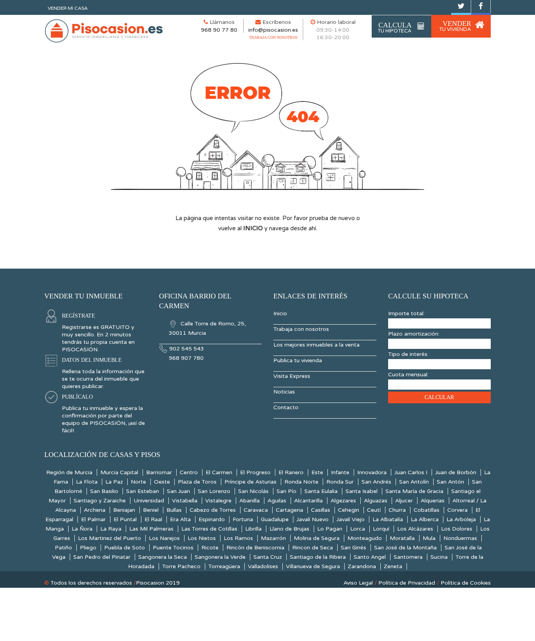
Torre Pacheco (181, 566)
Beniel (151, 510)
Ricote (210, 547)
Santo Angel (370, 557)
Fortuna (243, 519)
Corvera (457, 510)
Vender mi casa (68, 8)
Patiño (63, 547)
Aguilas (277, 500)
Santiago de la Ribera (318, 557)
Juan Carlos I (410, 472)
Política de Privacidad (406, 583)
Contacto (285, 407)
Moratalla (402, 538)
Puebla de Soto (124, 547)
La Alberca (425, 519)
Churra (397, 510)
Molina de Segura (317, 538)
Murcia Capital (119, 472)
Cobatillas (426, 510)
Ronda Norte (301, 481)
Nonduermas (460, 538)
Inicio (280, 313)
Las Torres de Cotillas (209, 528)
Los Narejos (164, 538)
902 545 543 (186, 348)
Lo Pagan (329, 528)
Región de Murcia (69, 472)
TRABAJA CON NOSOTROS (273, 37)
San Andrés (376, 481)
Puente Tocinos (173, 547)
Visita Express (291, 376)
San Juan (178, 491)
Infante (340, 472)
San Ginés (353, 547)
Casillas (320, 510)
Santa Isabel (361, 491)
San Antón (450, 481)
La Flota (87, 481)
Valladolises (263, 566)
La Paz (114, 481)
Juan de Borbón (455, 472)
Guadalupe (275, 519)
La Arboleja (461, 519)
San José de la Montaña (405, 547)
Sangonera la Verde (220, 557)
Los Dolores (456, 528)
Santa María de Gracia (414, 491)
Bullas (174, 510)
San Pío (286, 491)
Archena (94, 510)
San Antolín (414, 481)
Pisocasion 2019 (158, 583)
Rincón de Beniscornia (255, 547)
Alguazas (375, 500)
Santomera (408, 557)
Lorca (357, 528)
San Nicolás (253, 491)
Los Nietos (202, 538)
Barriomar (159, 472)
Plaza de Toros (197, 481)
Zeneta (393, 566)
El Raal (153, 519)
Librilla (253, 528)
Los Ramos (238, 538)
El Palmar (93, 519)
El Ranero (291, 472)
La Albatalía (387, 519)
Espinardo (212, 519)
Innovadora (372, 472)
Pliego (88, 547)
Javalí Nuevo (312, 519)
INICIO (253, 228)
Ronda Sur (340, 481)
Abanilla (249, 500)
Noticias (284, 391)
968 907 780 (186, 358)
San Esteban (142, 491)
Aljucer (404, 500)
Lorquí (381, 528)
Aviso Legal (358, 583)
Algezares (343, 500)
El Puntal (125, 519)
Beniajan (124, 510)
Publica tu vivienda (297, 360)
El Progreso (255, 472)
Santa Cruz (267, 557)
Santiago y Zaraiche (100, 500)
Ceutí (374, 510)
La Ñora (82, 528)
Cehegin (348, 510)
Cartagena (289, 510)
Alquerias (433, 500)
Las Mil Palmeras (151, 528)
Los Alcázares (415, 528)
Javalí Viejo (350, 519)
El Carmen (219, 472)
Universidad (149, 500)
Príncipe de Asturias (250, 481)
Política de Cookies (466, 583)
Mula (429, 538)
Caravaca (256, 510)
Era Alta (180, 519)
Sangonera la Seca (162, 557)
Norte (138, 481)
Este (317, 472)
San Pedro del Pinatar (101, 557)
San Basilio (104, 491)
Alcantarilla (308, 500)
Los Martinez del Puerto (109, 538)
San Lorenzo (214, 491)
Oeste (162, 481)
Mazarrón (273, 538)
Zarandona (362, 566)
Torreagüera (224, 566)
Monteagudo (364, 538)
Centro (189, 472)
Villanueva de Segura (313, 566)
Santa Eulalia (321, 491)
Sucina (439, 557)
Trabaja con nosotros (301, 329)
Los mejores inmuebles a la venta (316, 344)
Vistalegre (218, 500)
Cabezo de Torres (213, 510)
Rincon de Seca (312, 547)
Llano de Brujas (289, 528)
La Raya (110, 528)
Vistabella (184, 500)
